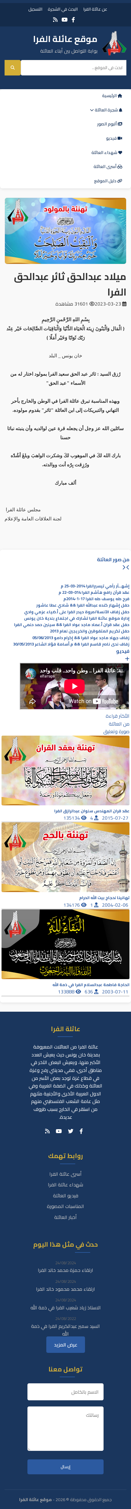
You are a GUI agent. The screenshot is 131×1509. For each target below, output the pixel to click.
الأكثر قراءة (117, 715)
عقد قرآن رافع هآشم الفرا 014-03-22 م (93, 592)
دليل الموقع (105, 181)
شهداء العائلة (104, 152)
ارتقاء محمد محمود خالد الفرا (65, 1289)
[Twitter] (70, 1131)
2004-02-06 (115, 904)
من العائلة (119, 723)
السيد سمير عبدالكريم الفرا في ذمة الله (65, 1330)
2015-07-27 (115, 817)
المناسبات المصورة (65, 1206)
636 (89, 991)
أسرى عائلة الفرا (65, 1173)
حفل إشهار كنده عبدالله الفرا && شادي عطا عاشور (82, 605)
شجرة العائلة (106, 110)
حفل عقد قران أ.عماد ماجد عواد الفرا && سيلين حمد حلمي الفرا (71, 624)
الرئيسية (110, 96)
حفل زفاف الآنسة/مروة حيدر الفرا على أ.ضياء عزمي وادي (76, 612)
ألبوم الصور (107, 124)
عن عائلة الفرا (95, 9)
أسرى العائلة (105, 166)
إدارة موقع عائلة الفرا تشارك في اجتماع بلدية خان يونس (76, 618)
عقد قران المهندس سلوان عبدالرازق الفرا (91, 811)
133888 (67, 991)
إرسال (65, 1467)
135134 (72, 817)
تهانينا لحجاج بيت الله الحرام (104, 898)
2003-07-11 (115, 991)
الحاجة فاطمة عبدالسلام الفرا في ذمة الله (90, 985)
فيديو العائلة (65, 1195)
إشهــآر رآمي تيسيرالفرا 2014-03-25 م (95, 586)
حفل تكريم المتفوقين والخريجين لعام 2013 (89, 631)
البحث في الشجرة (63, 9)
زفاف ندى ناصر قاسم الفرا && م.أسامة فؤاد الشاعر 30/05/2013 (71, 644)
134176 (72, 904)
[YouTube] (65, 20)
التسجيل (35, 9)
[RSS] (55, 20)
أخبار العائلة (65, 1217)
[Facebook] (73, 20)
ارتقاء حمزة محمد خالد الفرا (65, 1270)
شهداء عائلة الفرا (65, 1184)
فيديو (112, 138)
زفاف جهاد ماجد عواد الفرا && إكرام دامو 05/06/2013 (80, 638)
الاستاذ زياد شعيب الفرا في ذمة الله (65, 1307)
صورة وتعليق (116, 731)
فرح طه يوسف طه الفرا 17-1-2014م (96, 599)
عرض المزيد (65, 1344)
